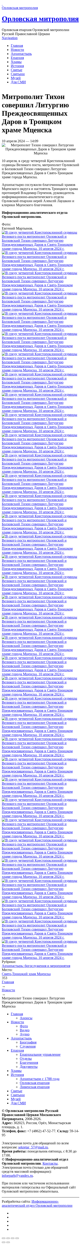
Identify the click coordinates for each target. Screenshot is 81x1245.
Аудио (24, 1034)
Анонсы (26, 1018)
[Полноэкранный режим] (12, 1238)
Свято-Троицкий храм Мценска (26, 974)
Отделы (26, 1058)
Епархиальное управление (40, 1054)
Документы (29, 1067)
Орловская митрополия (40, 19)
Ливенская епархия (35, 1087)
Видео (24, 1030)
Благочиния (29, 1062)
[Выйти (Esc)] (3, 1238)
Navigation (10, 38)
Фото (24, 1026)
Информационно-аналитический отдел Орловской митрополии (37, 1203)
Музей (16, 78)
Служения (28, 1046)
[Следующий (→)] (8, 1242)
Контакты (50, 1163)
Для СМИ (18, 82)
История (17, 66)
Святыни (18, 74)
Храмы (16, 62)
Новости (17, 50)
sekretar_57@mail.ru (33, 1147)
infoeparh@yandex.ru (17, 1175)
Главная (17, 45)
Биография (28, 1042)
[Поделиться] (8, 1238)
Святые (16, 70)
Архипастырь (21, 54)
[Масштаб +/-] (17, 1238)
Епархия (17, 58)
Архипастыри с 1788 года (39, 1079)
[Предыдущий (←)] (3, 1242)
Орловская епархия (35, 1083)
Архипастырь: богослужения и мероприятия (36, 966)
